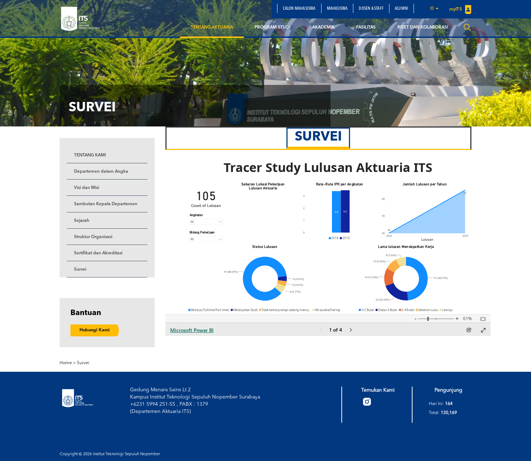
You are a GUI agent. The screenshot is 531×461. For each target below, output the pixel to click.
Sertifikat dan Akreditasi (98, 253)
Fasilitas (366, 27)
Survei (80, 269)
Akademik (323, 27)
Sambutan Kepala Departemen (105, 204)
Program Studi (272, 27)
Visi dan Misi (86, 188)
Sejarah (81, 221)
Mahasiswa (337, 9)
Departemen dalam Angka (101, 171)
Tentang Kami (90, 155)
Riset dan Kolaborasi (422, 27)
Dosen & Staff (371, 9)
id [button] (432, 9)
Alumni (401, 9)
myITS (456, 9)
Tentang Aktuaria (212, 27)
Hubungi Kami (94, 330)
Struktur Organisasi (93, 237)
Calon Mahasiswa (299, 9)
